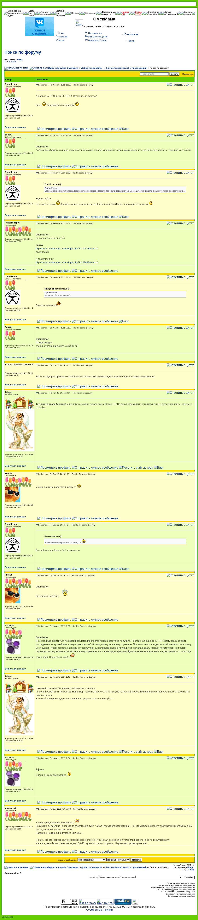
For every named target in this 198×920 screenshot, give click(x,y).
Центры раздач (188, 13)
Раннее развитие (45, 13)
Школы (75, 13)
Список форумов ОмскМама (63, 68)
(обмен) (60, 15)
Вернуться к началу (15, 127)
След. (14, 61)
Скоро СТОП (138, 13)
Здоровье (90, 13)
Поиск (61, 33)
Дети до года (31, 13)
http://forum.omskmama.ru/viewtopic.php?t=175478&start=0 (67, 248)
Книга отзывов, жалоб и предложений (126, 68)
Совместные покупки (108, 13)
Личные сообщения (97, 37)
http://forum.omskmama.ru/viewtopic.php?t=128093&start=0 (67, 262)
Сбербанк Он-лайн (153, 13)
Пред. (20, 59)
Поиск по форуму (22, 52)
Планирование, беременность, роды (15, 13)
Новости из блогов (97, 40)
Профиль (62, 37)
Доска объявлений (171, 13)
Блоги (61, 40)
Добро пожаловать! (91, 68)
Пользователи (95, 33)
